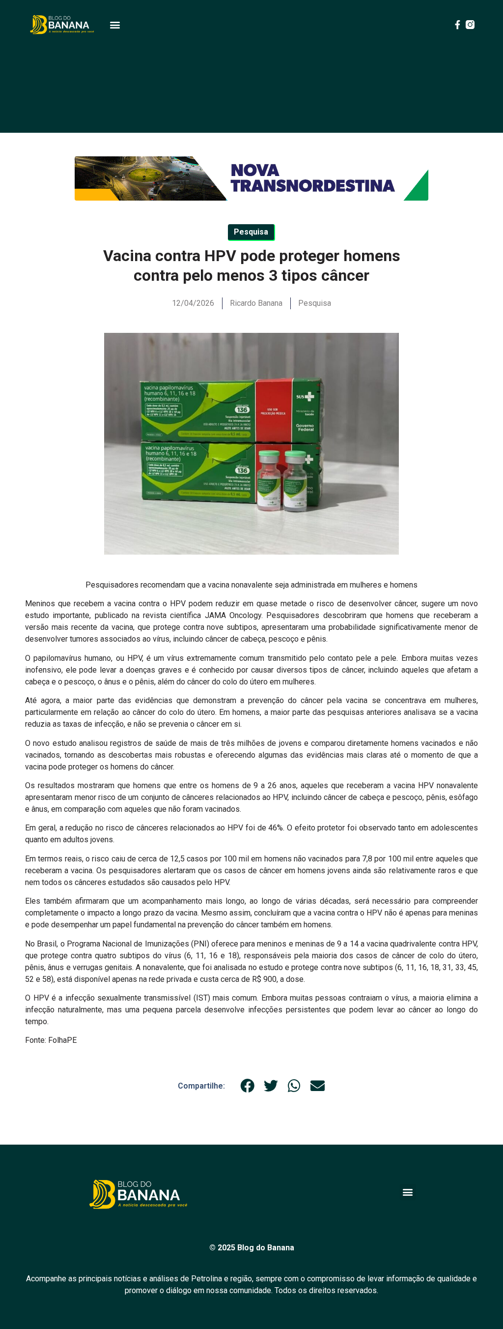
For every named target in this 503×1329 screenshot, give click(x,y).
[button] (115, 25)
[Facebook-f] (457, 24)
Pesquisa (314, 303)
